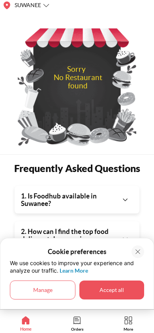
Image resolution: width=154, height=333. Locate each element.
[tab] (25, 323)
